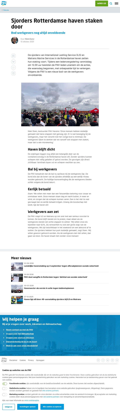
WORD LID (101, 3)
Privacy (31, 360)
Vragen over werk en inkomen (20, 337)
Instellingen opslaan (28, 407)
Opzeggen (40, 360)
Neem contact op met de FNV (19, 330)
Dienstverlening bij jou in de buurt (21, 341)
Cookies (23, 360)
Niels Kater (29, 39)
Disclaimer (13, 360)
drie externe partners (50, 391)
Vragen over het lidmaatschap (20, 333)
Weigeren (8, 407)
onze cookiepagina (31, 400)
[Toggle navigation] (116, 3)
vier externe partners (51, 397)
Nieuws (6, 10)
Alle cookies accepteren (52, 407)
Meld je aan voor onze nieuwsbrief (22, 345)
